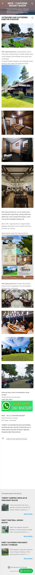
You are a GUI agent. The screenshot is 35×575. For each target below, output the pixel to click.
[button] (32, 18)
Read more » (28, 514)
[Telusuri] (32, 4)
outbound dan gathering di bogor (16, 439)
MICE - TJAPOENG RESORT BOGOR (17, 4)
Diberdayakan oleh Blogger (18, 567)
